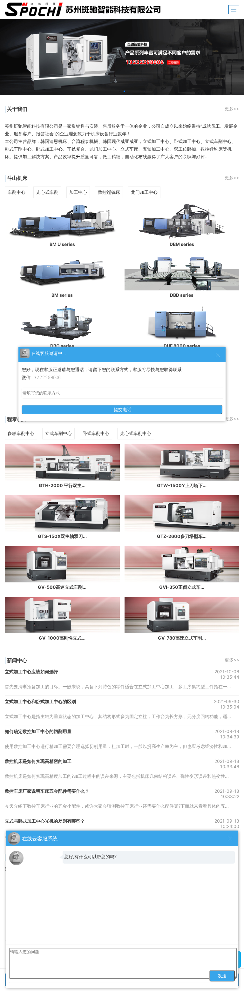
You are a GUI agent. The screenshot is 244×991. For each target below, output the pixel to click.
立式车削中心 (58, 433)
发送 (222, 975)
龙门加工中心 (144, 192)
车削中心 (16, 192)
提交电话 (122, 409)
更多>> (232, 108)
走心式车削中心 (135, 433)
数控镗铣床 (109, 192)
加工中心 (78, 192)
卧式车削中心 (96, 433)
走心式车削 (47, 192)
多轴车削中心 (21, 433)
